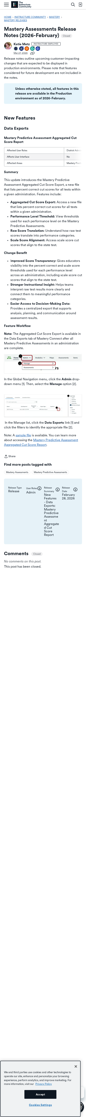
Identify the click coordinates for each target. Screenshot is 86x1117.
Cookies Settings (40, 1104)
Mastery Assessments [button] (17, 472)
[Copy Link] (32, 53)
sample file (23, 435)
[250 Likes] (38, 49)
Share (10, 457)
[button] (8, 46)
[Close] (75, 1066)
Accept (40, 1094)
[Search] (73, 4)
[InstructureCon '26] (16, 49)
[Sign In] (80, 4)
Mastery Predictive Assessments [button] (50, 472)
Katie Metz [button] (22, 44)
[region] (40, 1088)
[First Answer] (27, 49)
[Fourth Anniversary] (21, 49)
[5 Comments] (32, 49)
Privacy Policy (43, 1083)
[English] (21, 4)
